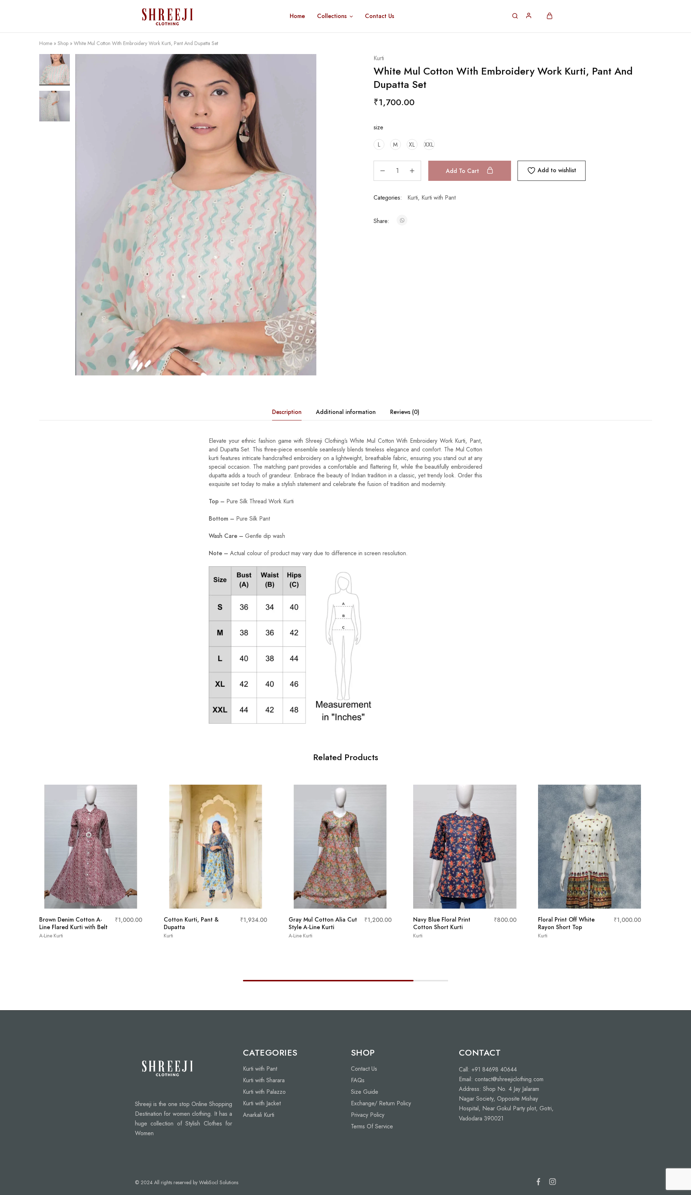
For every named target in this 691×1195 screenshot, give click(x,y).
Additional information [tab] (346, 412)
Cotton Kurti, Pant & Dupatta (191, 923)
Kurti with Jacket (262, 1103)
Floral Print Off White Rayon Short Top (566, 923)
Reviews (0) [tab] (404, 412)
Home (297, 16)
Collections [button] (332, 16)
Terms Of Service (372, 1126)
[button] (379, 144)
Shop (63, 43)
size (378, 127)
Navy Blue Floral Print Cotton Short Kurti (441, 923)
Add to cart (463, 171)
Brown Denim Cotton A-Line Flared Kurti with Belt (73, 923)
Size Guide (364, 1092)
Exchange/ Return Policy (381, 1103)
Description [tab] (287, 412)
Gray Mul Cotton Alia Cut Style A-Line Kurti (323, 923)
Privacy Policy (367, 1115)
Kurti (379, 58)
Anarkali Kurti (258, 1115)
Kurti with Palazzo (264, 1092)
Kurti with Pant (438, 197)
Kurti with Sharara (264, 1080)
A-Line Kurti (51, 935)
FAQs (358, 1080)
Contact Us (379, 16)
